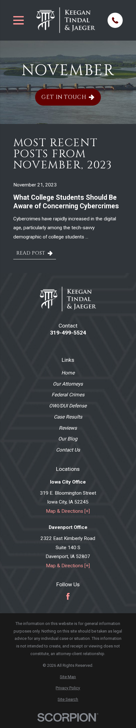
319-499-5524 (68, 332)
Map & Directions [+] (68, 511)
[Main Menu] (18, 20)
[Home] (65, 20)
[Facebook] (68, 596)
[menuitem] (68, 677)
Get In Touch (63, 97)
